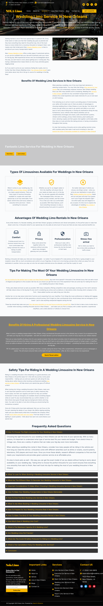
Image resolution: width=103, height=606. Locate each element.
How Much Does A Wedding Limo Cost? (23, 521)
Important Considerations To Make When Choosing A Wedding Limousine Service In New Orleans (45, 486)
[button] (45, 11)
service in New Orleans (20, 190)
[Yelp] (90, 586)
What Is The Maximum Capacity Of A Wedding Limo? (28, 527)
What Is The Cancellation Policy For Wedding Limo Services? (31, 545)
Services (44, 11)
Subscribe (16, 590)
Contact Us (75, 11)
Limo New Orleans (57, 11)
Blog (67, 11)
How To (31, 498)
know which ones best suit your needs (21, 414)
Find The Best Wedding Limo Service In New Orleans (34, 498)
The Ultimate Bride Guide (38, 70)
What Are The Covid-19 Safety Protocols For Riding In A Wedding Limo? (35, 539)
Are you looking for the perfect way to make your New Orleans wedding (27, 279)
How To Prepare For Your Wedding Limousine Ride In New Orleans (33, 510)
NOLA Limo (14, 11)
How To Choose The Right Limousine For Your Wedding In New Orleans (35, 432)
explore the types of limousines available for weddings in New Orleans (73, 131)
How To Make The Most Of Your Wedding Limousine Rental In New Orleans (36, 515)
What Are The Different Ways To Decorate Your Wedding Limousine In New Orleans (39, 480)
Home (29, 11)
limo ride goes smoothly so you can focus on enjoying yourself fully (50, 304)
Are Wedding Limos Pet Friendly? (20, 533)
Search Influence (38, 603)
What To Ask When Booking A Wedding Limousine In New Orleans (33, 504)
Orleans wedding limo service (82, 194)
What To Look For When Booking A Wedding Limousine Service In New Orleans (38, 474)
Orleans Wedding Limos (66, 28)
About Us (36, 11)
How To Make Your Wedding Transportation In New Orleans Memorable (35, 492)
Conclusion (12, 551)
